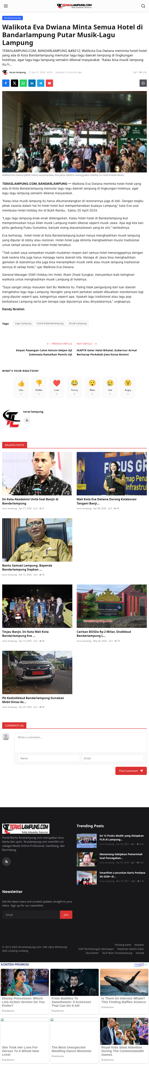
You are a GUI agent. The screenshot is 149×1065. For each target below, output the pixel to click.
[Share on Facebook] (5, 83)
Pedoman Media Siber (130, 949)
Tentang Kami (122, 944)
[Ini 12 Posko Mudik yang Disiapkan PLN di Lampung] (87, 841)
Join (66, 915)
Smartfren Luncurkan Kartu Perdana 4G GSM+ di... (122, 874)
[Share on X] (14, 83)
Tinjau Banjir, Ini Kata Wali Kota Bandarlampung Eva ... (25, 634)
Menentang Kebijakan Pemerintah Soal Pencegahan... (121, 856)
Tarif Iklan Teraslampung (117, 953)
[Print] (143, 83)
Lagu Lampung (23, 323)
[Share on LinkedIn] (32, 83)
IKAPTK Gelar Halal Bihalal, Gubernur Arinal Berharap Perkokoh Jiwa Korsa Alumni (107, 352)
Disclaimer (92, 953)
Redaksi (139, 944)
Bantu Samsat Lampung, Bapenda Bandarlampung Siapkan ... (27, 567)
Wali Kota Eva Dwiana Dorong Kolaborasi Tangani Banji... (106, 501)
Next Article (84, 343)
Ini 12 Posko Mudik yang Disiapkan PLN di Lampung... (122, 837)
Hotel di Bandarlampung (50, 323)
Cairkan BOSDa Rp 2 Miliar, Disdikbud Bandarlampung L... (104, 634)
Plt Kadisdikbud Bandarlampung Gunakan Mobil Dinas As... (33, 700)
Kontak (140, 953)
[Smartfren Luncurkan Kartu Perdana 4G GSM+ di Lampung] (87, 878)
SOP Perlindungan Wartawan (96, 949)
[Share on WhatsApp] (23, 83)
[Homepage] (74, 6)
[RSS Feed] (27, 420)
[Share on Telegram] (40, 83)
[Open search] (143, 6)
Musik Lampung (77, 323)
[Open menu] (5, 6)
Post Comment (128, 771)
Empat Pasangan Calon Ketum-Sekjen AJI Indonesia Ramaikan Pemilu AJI (44, 352)
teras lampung (33, 411)
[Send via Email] (49, 83)
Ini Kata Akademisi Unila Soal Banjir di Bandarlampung (30, 501)
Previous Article (61, 343)
